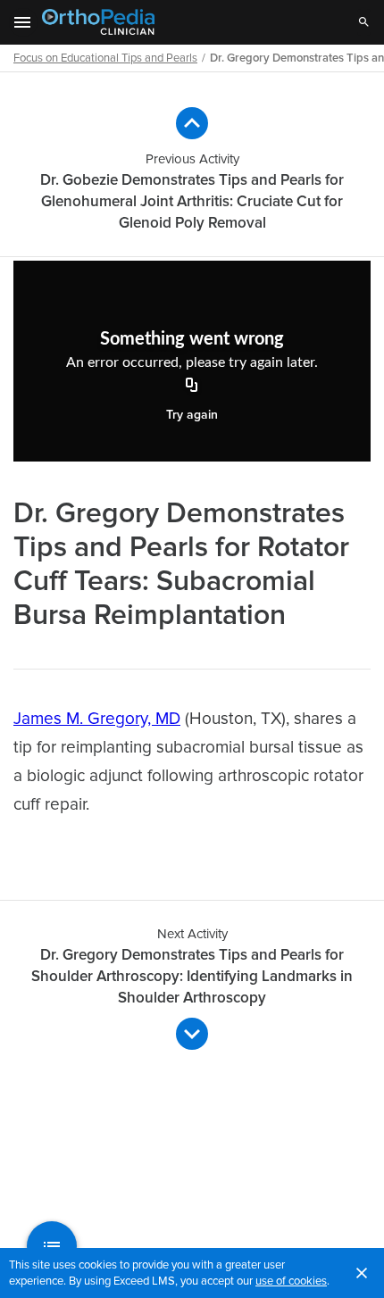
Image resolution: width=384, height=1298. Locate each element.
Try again (192, 414)
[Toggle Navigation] (23, 22)
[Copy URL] (192, 386)
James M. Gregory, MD (96, 719)
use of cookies (291, 1281)
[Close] (361, 1273)
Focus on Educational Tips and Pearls (105, 58)
